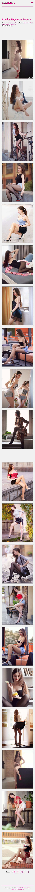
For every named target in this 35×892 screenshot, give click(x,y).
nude (24, 23)
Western (11, 23)
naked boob (5, 24)
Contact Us (20, 889)
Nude (16, 23)
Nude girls (13, 24)
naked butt (29, 23)
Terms (27, 888)
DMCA (13, 889)
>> (27, 872)
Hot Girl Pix (20, 888)
